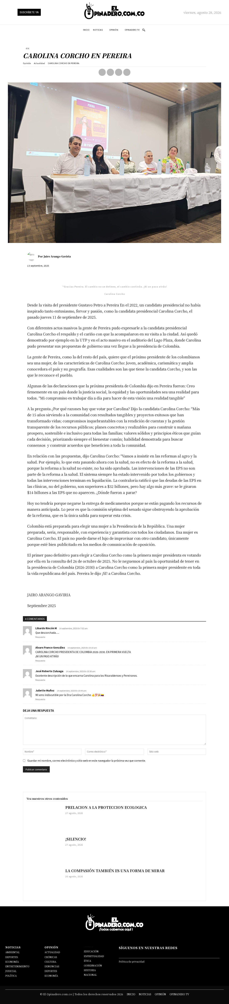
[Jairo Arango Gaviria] (32, 256)
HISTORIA (90, 970)
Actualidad (39, 63)
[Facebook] (102, 72)
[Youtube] (181, 953)
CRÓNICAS (51, 957)
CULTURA (50, 961)
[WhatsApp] (126, 72)
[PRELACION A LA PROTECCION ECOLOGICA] (44, 819)
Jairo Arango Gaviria (57, 256)
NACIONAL (90, 974)
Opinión (27, 63)
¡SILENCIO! (75, 839)
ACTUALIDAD (52, 952)
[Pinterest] (118, 72)
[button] (143, 30)
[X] (110, 72)
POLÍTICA (11, 975)
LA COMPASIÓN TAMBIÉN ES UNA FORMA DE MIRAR (115, 870)
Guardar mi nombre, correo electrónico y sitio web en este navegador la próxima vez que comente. (86, 760)
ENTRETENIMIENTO (17, 966)
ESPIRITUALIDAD (94, 956)
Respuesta (40, 637)
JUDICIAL (10, 971)
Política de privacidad (132, 961)
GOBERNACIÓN (93, 965)
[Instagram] (155, 953)
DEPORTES (11, 957)
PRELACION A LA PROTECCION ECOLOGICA (106, 807)
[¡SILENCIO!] (44, 851)
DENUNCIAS (52, 966)
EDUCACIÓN (91, 951)
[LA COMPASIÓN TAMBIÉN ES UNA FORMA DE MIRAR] (44, 882)
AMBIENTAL (12, 952)
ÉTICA (87, 960)
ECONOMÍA (12, 961)
